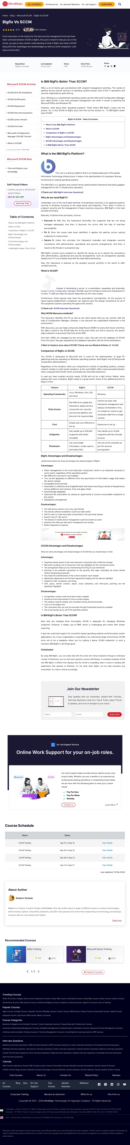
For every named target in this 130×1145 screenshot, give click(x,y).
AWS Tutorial (7, 1066)
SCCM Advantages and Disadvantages (64, 141)
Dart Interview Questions (13, 1057)
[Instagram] (118, 1084)
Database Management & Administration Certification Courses (64, 1028)
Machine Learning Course (71, 1002)
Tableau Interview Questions (84, 1053)
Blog (12, 15)
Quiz (25, 1083)
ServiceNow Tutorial (92, 1066)
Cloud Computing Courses (49, 1024)
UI (56, 514)
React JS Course (44, 1015)
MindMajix (49, 1100)
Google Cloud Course (25, 999)
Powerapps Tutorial (49, 1070)
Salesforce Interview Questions (15, 1045)
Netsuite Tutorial (79, 1070)
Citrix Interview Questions (39, 1053)
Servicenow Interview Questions (40, 1049)
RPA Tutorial (34, 1066)
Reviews (116, 1075)
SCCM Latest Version (17, 119)
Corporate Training (19, 1094)
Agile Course (8, 1011)
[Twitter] (105, 1084)
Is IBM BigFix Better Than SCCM (21, 248)
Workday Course (49, 1011)
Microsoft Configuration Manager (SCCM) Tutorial (19, 135)
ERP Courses (98, 1032)
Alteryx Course (87, 1011)
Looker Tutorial (46, 1066)
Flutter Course (105, 999)
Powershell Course (101, 1011)
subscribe (106, 4)
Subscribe (114, 714)
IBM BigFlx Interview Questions (68, 192)
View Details (107, 843)
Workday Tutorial (76, 1066)
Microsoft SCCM (24, 15)
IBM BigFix (50, 185)
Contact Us (65, 1075)
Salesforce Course (42, 999)
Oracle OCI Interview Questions (15, 1053)
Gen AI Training (104, 1002)
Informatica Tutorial (61, 1066)
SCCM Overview (15, 126)
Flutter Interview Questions (65, 1049)
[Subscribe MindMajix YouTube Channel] (83, 540)
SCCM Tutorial (8, 1070)
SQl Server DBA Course (27, 1015)
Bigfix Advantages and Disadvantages (63, 137)
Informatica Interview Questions (106, 1045)
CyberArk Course (35, 1011)
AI (66, 517)
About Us (41, 1075)
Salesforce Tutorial (21, 1066)
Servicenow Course (11, 1002)
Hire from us (114, 1094)
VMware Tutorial (93, 1070)
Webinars (84, 1083)
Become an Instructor (54, 1094)
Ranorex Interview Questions (111, 1049)
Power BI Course (9, 999)
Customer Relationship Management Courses (21, 1028)
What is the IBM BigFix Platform (21, 223)
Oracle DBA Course (58, 999)
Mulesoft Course (10, 1015)
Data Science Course (28, 1002)
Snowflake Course (91, 999)
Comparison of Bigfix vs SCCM (21, 230)
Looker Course (63, 1011)
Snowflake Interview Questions (109, 1053)
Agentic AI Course (90, 1002)
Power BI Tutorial (108, 1066)
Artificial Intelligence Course (49, 1002)
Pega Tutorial (21, 1070)
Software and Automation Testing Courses (20, 1032)
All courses (34, 4)
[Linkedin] (111, 1084)
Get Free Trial (22, 203)
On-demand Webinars (70, 4)
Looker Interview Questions (82, 1045)
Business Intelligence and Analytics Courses (20, 1024)
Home (5, 15)
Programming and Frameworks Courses (76, 1024)
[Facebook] (99, 1084)
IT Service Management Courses (51, 1032)
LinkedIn (31, 915)
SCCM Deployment (16, 106)
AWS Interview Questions (39, 1045)
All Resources (52, 4)
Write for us (86, 1094)
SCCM (115, 345)
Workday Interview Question (14, 1049)
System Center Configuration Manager (58, 291)
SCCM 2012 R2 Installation (20, 92)
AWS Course (75, 1011)
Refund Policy (91, 1075)
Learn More (110, 805)
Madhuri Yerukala (24, 898)
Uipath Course (116, 1011)
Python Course (118, 999)
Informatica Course (75, 999)
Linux (71, 392)
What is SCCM (14, 227)
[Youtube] (124, 1084)
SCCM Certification (17, 99)
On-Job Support (89, 4)
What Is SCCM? (15, 143)
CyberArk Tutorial (34, 1070)
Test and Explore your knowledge (18, 170)
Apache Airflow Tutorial (111, 1070)
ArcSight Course (20, 1011)
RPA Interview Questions (60, 1045)
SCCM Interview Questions (20, 113)
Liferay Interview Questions (88, 1049)
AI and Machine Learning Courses (78, 1032)
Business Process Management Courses (107, 1028)
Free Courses (16, 1075)
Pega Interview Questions (61, 1053)
